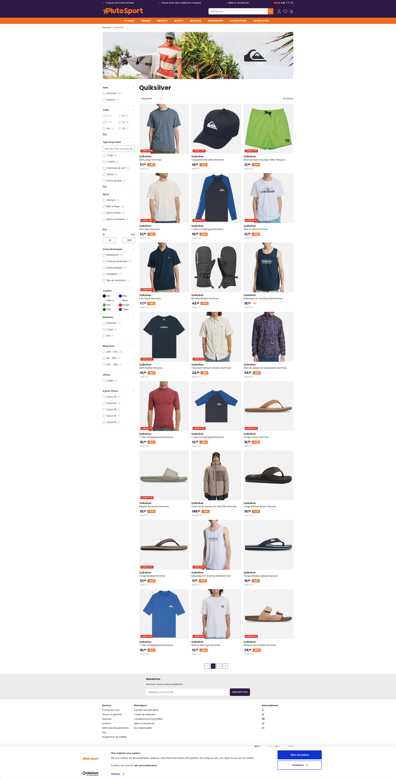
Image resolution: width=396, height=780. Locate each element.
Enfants (162, 20)
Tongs (109, 155)
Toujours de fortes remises (119, 2)
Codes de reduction (145, 714)
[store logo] (123, 11)
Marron (110, 300)
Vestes (110, 174)
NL (263, 710)
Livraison (106, 723)
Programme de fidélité (114, 736)
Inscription (240, 692)
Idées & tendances (238, 2)
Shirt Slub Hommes (149, 227)
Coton (109, 329)
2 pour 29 (111, 409)
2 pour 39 (111, 396)
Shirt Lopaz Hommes (150, 158)
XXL (108, 128)
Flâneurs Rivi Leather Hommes (260, 643)
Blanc (125, 300)
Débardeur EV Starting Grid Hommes (263, 297)
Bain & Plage (113, 206)
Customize (298, 765)
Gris (108, 304)
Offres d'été (261, 20)
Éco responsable (143, 727)
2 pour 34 (111, 415)
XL (124, 122)
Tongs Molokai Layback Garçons (261, 574)
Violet (126, 309)
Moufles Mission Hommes (205, 297)
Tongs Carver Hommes (256, 435)
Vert (108, 309)
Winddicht (111, 274)
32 (124, 128)
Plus (105, 134)
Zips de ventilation (116, 280)
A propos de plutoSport (146, 710)
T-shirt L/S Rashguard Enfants (207, 227)
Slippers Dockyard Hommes (154, 505)
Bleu (125, 295)
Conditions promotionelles (148, 718)
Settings (115, 774)
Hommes (129, 20)
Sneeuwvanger (114, 267)
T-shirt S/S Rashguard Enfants (207, 435)
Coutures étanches (116, 261)
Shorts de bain (114, 180)
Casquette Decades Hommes (207, 158)
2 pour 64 (111, 403)
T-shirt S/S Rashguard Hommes (156, 435)
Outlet (109, 380)
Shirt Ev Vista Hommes (256, 227)
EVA (108, 335)
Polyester (111, 323)
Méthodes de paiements (115, 727)
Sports (178, 20)
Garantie (107, 718)
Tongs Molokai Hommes (152, 574)
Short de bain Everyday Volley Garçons (264, 158)
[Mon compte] (279, 11)
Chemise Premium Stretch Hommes (211, 366)
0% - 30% (111, 358)
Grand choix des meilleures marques (181, 2)
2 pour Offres (238, 20)
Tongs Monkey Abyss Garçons (260, 505)
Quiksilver (118, 27)
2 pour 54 (111, 422)
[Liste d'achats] (285, 11)
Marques (195, 20)
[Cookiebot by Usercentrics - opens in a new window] (90, 774)
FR (263, 718)
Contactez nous (111, 710)
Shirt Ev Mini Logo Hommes (205, 643)
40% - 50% (112, 351)
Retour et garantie (112, 714)
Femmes (145, 20)
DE (263, 723)
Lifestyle (110, 200)
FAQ (104, 732)
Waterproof (112, 254)
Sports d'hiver (113, 212)
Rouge (126, 304)
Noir (108, 295)
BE (263, 714)
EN (263, 727)
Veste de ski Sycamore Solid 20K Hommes (214, 505)
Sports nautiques (115, 219)
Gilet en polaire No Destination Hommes (265, 366)
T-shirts (110, 161)
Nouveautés (215, 20)
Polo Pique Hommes (150, 297)
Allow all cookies (299, 754)
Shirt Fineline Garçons (150, 366)
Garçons (111, 99)
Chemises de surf (115, 168)
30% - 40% (112, 364)
